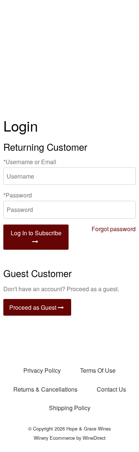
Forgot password (114, 229)
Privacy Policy (42, 370)
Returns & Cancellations (45, 389)
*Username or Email (29, 161)
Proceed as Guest (33, 307)
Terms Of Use (98, 370)
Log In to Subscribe (36, 233)
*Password (17, 195)
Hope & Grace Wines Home (69, 56)
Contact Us (111, 389)
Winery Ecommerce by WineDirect (70, 437)
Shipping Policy (69, 407)
